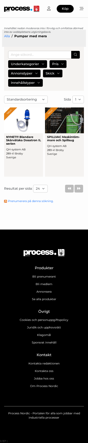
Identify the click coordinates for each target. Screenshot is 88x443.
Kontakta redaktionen (44, 363)
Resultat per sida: (18, 188)
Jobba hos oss (44, 378)
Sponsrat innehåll (44, 342)
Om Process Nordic (44, 386)
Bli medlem (44, 284)
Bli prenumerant (44, 276)
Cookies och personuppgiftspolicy (44, 320)
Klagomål (44, 335)
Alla (7, 36)
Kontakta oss (44, 371)
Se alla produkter (44, 299)
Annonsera (44, 291)
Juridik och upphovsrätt (44, 327)
